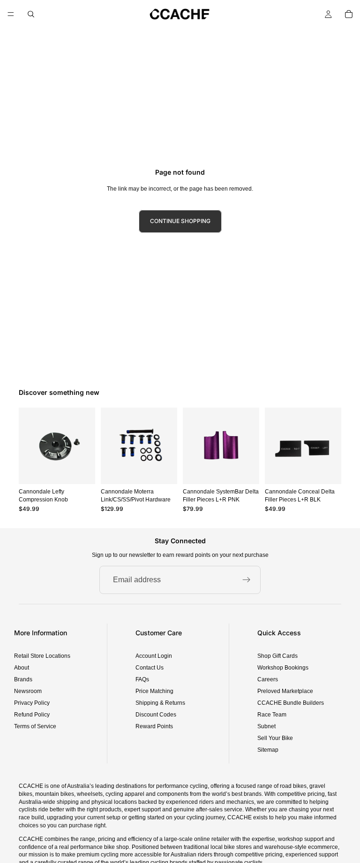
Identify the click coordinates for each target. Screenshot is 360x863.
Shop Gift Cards (277, 656)
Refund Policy (32, 714)
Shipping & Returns (160, 703)
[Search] (31, 14)
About (21, 667)
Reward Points (154, 726)
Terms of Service (35, 726)
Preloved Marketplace (285, 691)
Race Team (271, 714)
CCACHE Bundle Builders (290, 703)
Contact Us (149, 667)
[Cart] (348, 14)
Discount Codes (155, 714)
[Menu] (11, 14)
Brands (23, 679)
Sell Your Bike (275, 738)
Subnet (266, 726)
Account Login (153, 656)
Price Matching (154, 691)
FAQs (142, 679)
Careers (267, 679)
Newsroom (28, 691)
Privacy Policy (32, 703)
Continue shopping (180, 220)
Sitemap (267, 750)
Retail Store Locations (42, 656)
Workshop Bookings (282, 667)
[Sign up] (246, 580)
